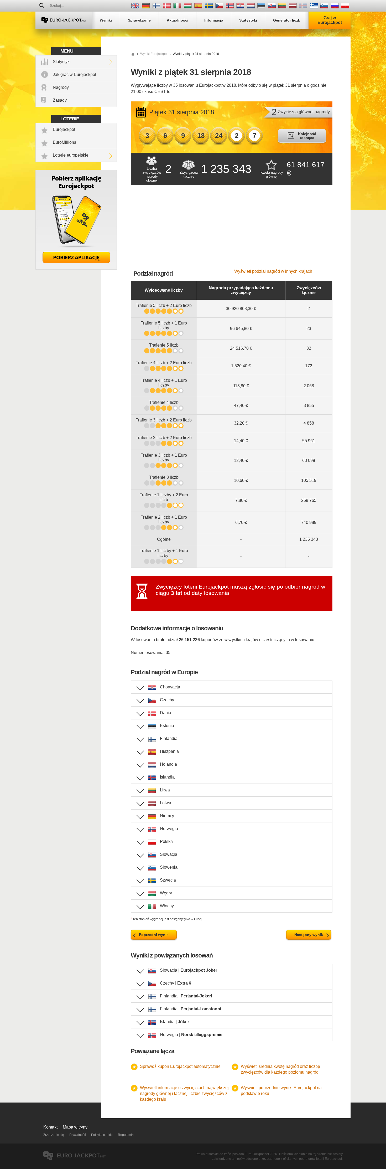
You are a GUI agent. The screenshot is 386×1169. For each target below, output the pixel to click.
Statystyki (62, 61)
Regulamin (126, 1135)
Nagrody (61, 87)
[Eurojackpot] (63, 20)
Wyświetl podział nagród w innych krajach (273, 271)
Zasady (60, 100)
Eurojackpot (64, 129)
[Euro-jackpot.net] (133, 53)
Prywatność (77, 1135)
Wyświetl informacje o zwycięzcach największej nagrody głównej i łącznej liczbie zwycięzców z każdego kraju (184, 1093)
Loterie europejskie (70, 155)
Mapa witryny (75, 1127)
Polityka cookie (102, 1135)
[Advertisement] (231, 229)
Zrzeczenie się (53, 1135)
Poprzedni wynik (154, 935)
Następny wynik (308, 935)
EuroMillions (64, 142)
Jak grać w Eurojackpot (74, 74)
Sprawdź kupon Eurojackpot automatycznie (180, 1066)
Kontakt (50, 1127)
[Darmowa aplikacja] (76, 268)
